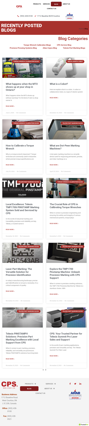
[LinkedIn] (80, 384)
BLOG (56, 4)
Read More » (10, 106)
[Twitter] (75, 384)
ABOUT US (66, 4)
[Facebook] (70, 384)
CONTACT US (51, 8)
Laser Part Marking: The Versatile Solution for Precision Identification (19, 272)
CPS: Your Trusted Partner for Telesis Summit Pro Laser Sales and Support (66, 336)
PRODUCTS (37, 4)
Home (81, 29)
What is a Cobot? (59, 84)
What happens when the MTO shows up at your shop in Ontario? (22, 87)
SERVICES (46, 4)
